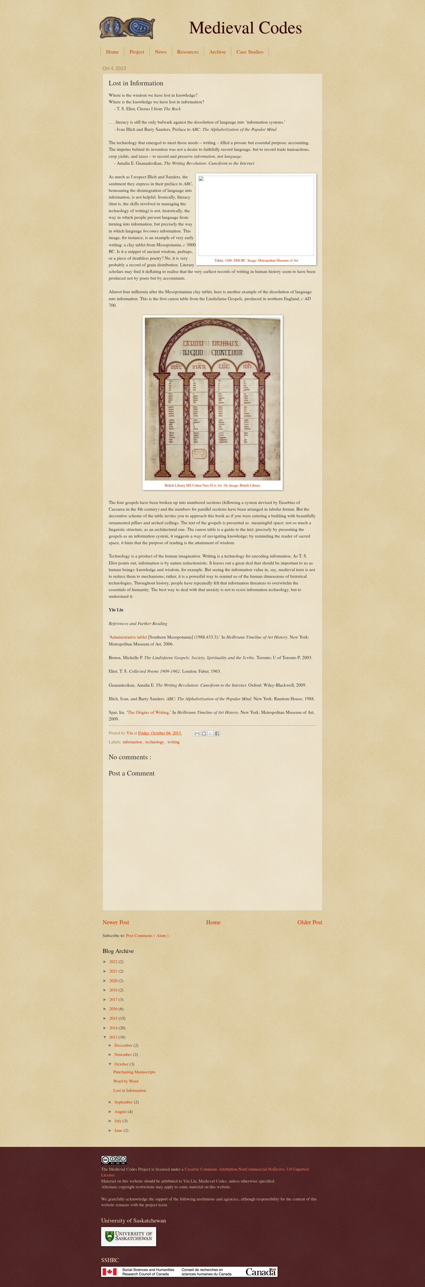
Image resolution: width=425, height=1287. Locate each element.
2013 (114, 1037)
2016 (114, 1008)
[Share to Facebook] (217, 733)
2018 (114, 990)
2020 (114, 980)
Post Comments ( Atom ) (147, 935)
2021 (114, 971)
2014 (114, 1028)
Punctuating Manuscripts (134, 1072)
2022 (114, 961)
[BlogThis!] (204, 733)
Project (137, 51)
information (133, 742)
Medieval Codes (245, 26)
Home (112, 51)
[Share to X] (210, 733)
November (123, 1054)
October (122, 1064)
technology (155, 742)
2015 (114, 1018)
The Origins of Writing (148, 712)
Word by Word (125, 1081)
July (118, 1120)
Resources (188, 51)
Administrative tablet (128, 637)
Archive (217, 51)
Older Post (310, 922)
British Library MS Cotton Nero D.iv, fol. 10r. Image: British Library (212, 485)
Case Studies (249, 51)
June (118, 1130)
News (161, 51)
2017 (114, 999)
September (124, 1102)
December (124, 1045)
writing (173, 742)
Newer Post (116, 922)
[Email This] (197, 733)
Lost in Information (129, 1090)
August (121, 1111)
